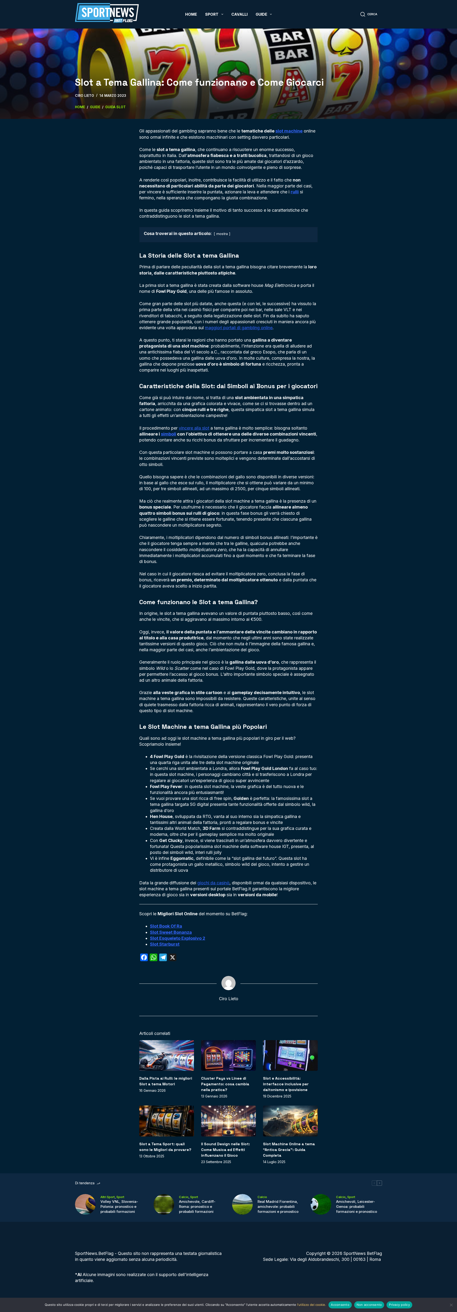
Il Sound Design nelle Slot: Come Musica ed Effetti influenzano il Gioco (225, 1149)
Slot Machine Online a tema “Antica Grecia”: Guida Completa (289, 1149)
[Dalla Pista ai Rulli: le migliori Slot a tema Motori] (166, 1055)
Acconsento (340, 1305)
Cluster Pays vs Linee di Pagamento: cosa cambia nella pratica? (225, 1084)
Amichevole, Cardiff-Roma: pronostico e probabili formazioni (197, 1206)
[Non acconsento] (451, 1304)
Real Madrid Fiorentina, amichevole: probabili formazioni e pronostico (278, 1206)
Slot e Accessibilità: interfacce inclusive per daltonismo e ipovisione (286, 1084)
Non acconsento (369, 1305)
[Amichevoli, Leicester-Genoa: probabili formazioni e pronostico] (321, 1204)
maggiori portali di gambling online (239, 327)
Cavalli (239, 14)
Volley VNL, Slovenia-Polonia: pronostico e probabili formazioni (119, 1206)
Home (191, 14)
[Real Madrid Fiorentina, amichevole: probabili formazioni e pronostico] (242, 1204)
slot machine (289, 130)
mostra (222, 234)
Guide (261, 14)
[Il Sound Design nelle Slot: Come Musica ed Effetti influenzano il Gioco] (228, 1121)
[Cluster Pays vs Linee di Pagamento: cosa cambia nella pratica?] (228, 1055)
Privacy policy (399, 1305)
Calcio (184, 1197)
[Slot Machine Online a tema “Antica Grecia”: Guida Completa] (290, 1121)
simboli (168, 433)
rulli (295, 191)
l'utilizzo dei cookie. (311, 1305)
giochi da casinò (213, 882)
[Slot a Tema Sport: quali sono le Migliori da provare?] (166, 1121)
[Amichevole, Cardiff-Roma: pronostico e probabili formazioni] (164, 1204)
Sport (212, 14)
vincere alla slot (194, 428)
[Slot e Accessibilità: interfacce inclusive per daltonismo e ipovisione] (290, 1055)
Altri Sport (107, 1197)
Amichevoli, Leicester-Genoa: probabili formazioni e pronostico (356, 1206)
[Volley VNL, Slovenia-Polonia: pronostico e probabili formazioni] (85, 1204)
